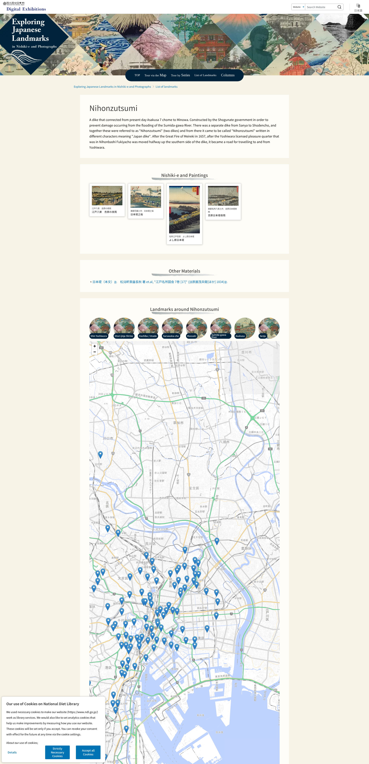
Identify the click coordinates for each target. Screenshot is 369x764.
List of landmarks (167, 86)
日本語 (358, 10)
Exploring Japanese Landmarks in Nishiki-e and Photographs (112, 86)
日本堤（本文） (103, 281)
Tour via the (155, 75)
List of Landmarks (205, 75)
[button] (139, 646)
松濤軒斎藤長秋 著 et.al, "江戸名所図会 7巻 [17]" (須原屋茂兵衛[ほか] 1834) (172, 281)
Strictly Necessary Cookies (57, 752)
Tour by (180, 75)
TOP (137, 75)
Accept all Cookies (88, 752)
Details (12, 752)
